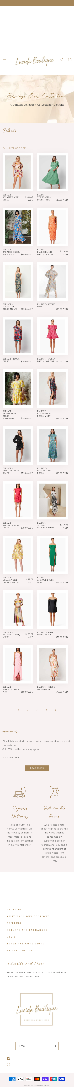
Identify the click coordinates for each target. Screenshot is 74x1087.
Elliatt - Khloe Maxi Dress (46, 688)
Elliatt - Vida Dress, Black (45, 633)
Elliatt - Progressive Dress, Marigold (10, 414)
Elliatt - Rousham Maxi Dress (45, 470)
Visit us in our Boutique (28, 916)
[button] (4, 59)
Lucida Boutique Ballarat (40, 1085)
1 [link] (18, 710)
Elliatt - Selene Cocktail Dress (46, 525)
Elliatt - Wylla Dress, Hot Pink (46, 360)
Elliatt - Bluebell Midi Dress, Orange (45, 252)
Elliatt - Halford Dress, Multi (11, 634)
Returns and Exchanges (27, 930)
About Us (14, 910)
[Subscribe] (55, 1046)
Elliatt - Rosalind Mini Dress (11, 197)
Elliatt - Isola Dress (11, 360)
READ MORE (37, 768)
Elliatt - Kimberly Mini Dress (11, 525)
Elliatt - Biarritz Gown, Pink (11, 689)
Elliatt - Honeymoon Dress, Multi (44, 413)
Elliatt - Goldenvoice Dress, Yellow (11, 579)
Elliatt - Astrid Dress (46, 305)
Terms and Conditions (25, 944)
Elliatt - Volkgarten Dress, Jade (44, 197)
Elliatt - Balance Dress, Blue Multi (11, 252)
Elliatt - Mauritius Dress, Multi (10, 306)
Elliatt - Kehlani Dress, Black (11, 470)
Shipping (14, 923)
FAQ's (11, 937)
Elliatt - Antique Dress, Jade (45, 579)
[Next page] (55, 710)
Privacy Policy (20, 950)
